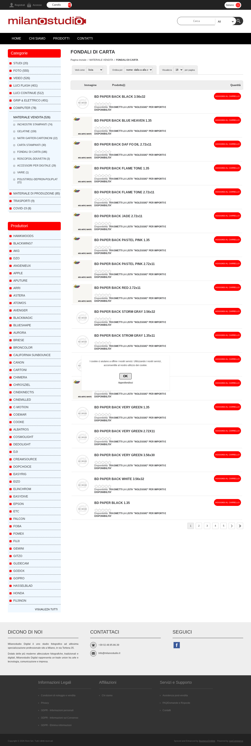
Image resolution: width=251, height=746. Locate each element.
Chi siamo (107, 695)
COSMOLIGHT (23, 437)
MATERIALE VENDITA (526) (31, 117)
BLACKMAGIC (23, 317)
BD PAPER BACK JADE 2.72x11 (118, 216)
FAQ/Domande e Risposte (176, 703)
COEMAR (19, 414)
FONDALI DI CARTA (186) (32, 151)
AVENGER (20, 310)
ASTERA (19, 295)
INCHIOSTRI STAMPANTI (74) (34, 124)
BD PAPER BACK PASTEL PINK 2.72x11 (124, 264)
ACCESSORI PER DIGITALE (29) (36, 165)
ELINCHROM (22, 489)
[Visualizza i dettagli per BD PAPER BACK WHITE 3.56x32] (82, 494)
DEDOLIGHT (22, 444)
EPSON (18, 503)
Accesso (37, 5)
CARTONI (20, 370)
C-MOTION (20, 407)
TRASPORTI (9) (24, 201)
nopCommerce (236, 741)
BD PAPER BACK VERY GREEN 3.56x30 (124, 455)
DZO (16, 258)
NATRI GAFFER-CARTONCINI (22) (37, 138)
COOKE (18, 422)
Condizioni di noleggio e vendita (58, 695)
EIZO (16, 481)
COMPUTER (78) (24, 107)
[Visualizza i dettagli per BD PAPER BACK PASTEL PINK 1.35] (82, 255)
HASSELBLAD (23, 585)
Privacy (45, 703)
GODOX (19, 570)
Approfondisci (125, 382)
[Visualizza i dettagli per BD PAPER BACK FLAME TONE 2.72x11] (82, 207)
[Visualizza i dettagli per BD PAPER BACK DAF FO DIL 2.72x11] (82, 159)
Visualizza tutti (46, 609)
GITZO (17, 556)
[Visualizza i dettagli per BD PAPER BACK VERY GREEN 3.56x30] (82, 470)
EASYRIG (19, 474)
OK (125, 376)
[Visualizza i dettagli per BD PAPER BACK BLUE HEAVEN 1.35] (82, 135)
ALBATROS (21, 429)
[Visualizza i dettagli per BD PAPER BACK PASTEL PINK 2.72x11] (82, 279)
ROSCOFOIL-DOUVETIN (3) (33, 158)
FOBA (17, 526)
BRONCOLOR (23, 347)
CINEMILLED (22, 399)
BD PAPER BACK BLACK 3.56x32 (119, 96)
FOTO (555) (21, 70)
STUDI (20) (20, 63)
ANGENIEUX (22, 265)
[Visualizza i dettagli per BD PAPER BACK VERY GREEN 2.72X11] (82, 446)
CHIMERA (20, 377)
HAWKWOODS (23, 236)
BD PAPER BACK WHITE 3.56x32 (119, 479)
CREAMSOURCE (25, 459)
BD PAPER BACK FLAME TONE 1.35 (121, 168)
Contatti (167, 710)
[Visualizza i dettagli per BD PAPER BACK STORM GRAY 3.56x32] (82, 326)
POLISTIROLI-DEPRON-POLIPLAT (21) (37, 181)
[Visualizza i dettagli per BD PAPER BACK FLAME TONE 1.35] (82, 183)
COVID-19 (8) (22, 208)
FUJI (16, 541)
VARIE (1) (23, 172)
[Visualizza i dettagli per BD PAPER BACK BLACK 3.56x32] (82, 111)
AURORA (19, 332)
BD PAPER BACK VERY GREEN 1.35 (121, 407)
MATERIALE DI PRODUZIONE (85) (36, 193)
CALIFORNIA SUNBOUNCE (32, 355)
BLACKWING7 (23, 243)
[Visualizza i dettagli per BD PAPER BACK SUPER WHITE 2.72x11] (82, 398)
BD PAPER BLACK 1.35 (112, 503)
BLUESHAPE (22, 325)
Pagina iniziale (78, 60)
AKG (16, 250)
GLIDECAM (21, 563)
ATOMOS (19, 303)
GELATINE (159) (26, 131)
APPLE (18, 273)
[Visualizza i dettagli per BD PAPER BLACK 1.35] (82, 517)
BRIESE (18, 340)
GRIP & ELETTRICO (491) (30, 100)
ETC (16, 511)
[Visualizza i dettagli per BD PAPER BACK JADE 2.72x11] (82, 231)
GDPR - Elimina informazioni (56, 725)
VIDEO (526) (21, 78)
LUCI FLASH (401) (25, 85)
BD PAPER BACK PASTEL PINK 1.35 (122, 240)
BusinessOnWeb (207, 741)
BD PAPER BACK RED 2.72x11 (117, 287)
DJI (15, 451)
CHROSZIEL (21, 384)
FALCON (19, 518)
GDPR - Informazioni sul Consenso (59, 717)
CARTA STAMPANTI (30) (31, 145)
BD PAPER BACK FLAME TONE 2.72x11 (124, 192)
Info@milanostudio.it (109, 653)
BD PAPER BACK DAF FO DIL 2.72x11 (122, 144)
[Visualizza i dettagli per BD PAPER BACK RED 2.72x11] (82, 302)
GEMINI (18, 548)
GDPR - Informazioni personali (57, 710)
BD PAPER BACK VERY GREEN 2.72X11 (124, 431)
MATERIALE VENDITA (101, 60)
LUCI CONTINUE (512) (28, 93)
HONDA (18, 593)
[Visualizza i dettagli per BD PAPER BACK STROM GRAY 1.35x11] (82, 350)
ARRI (16, 288)
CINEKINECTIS (23, 392)
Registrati (20, 5)
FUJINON (19, 600)
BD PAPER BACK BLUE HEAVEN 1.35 (123, 120)
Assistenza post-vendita (175, 695)
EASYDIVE (20, 496)
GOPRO (19, 578)
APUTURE (20, 280)
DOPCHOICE (22, 466)
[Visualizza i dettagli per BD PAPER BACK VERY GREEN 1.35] (82, 422)
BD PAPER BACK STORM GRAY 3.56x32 (124, 311)
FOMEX (18, 533)
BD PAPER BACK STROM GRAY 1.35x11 (124, 335)
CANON (18, 362)
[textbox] (206, 21)
